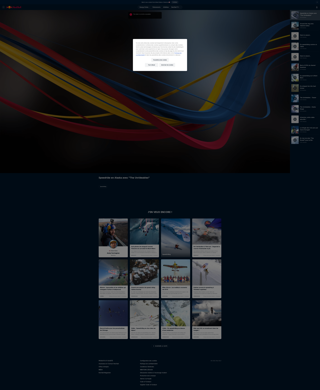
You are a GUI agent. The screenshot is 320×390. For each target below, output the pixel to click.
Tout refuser (151, 65)
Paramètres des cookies (160, 60)
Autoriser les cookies (167, 65)
